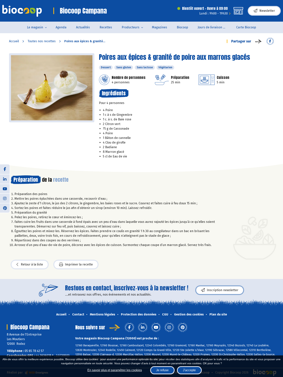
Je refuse (162, 370)
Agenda (61, 27)
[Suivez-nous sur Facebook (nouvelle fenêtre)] (5, 169)
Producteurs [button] (130, 27)
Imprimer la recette (79, 264)
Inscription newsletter (222, 290)
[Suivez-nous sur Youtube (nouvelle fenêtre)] (5, 188)
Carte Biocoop (246, 27)
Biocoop (182, 27)
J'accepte (189, 370)
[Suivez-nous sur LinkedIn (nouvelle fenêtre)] (5, 179)
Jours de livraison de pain (214, 27)
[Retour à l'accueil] (22, 11)
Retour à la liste (32, 264)
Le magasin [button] (35, 27)
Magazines (159, 27)
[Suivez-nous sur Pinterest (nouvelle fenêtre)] (5, 208)
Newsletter (267, 11)
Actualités (83, 27)
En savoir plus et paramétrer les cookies (114, 370)
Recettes (106, 27)
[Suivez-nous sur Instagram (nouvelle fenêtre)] (5, 198)
